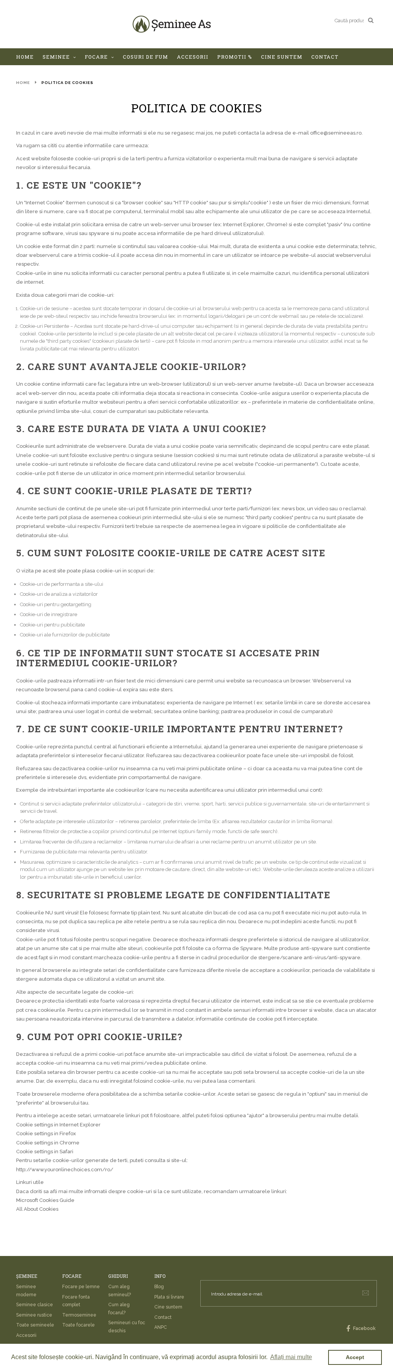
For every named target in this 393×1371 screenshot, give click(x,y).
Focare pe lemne (81, 1286)
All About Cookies (37, 1209)
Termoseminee (79, 1315)
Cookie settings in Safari (44, 1151)
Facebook (364, 1328)
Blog (159, 1286)
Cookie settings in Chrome (47, 1143)
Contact (163, 1317)
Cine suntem (168, 1307)
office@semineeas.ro (336, 133)
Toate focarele (78, 1325)
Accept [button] (355, 1357)
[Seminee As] (171, 24)
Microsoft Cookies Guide (45, 1200)
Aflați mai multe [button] (291, 1357)
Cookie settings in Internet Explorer (58, 1125)
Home (23, 83)
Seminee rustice (34, 1315)
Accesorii (26, 1335)
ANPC (160, 1327)
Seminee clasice (34, 1304)
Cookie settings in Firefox (46, 1133)
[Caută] (371, 19)
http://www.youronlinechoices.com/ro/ (64, 1169)
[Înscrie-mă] (365, 1292)
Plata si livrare (169, 1297)
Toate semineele (35, 1325)
